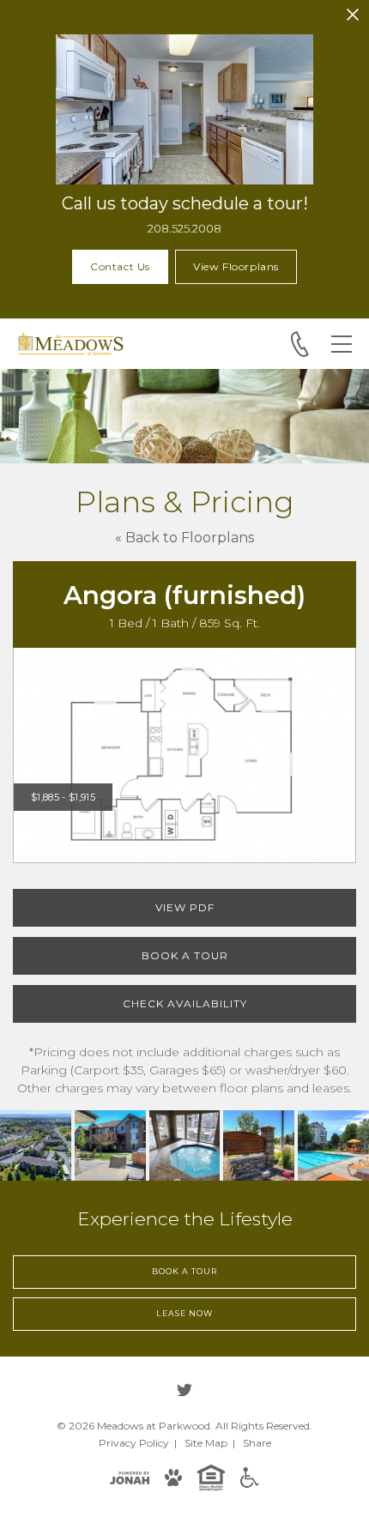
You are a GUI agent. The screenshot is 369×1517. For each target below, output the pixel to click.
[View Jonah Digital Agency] (129, 1477)
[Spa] (185, 1146)
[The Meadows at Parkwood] (35, 1146)
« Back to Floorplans (184, 537)
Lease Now (184, 1313)
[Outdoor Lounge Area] (110, 1146)
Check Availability (185, 1003)
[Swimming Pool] (333, 1146)
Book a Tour (185, 955)
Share (257, 1442)
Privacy (134, 1442)
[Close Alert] (352, 14)
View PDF (185, 907)
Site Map (205, 1442)
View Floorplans (236, 266)
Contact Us (120, 266)
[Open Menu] (341, 344)
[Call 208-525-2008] (300, 344)
